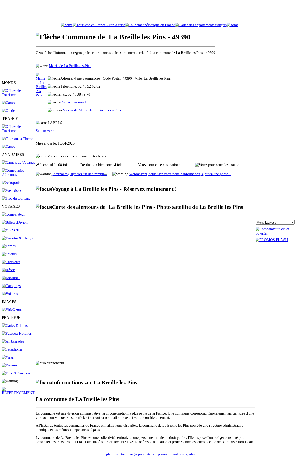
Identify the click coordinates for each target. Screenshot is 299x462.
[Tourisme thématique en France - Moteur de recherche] (150, 25)
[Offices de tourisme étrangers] (201, 25)
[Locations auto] (10, 294)
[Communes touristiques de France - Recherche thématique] (17, 139)
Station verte (45, 131)
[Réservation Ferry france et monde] (9, 246)
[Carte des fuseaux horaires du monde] (17, 333)
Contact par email (73, 102)
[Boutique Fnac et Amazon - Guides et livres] (16, 373)
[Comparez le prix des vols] (276, 233)
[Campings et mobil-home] (11, 286)
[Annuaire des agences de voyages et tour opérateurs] (11, 190)
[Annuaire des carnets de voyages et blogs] (18, 162)
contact (121, 454)
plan (109, 454)
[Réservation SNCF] (10, 230)
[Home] (67, 25)
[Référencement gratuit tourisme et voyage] (18, 393)
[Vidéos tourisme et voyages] (12, 310)
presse (162, 454)
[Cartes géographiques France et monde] (15, 325)
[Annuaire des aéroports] (11, 183)
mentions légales (183, 454)
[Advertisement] (149, 12)
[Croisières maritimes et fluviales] (11, 262)
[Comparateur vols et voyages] (13, 214)
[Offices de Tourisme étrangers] (18, 95)
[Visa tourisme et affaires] (8, 357)
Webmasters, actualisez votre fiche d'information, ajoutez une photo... (180, 174)
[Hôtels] (8, 270)
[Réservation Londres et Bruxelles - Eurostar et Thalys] (17, 238)
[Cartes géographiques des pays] (8, 103)
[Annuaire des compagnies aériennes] (18, 175)
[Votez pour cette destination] (217, 165)
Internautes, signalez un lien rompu (80, 174)
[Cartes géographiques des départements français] (8, 147)
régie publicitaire (142, 454)
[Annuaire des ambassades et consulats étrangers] (13, 341)
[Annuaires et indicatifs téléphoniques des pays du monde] (12, 349)
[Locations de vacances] (11, 278)
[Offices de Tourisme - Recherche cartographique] (99, 25)
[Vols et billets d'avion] (15, 222)
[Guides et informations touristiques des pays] (9, 111)
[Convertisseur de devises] (9, 365)
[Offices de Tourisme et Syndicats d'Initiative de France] (18, 131)
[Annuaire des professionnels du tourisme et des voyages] (16, 198)
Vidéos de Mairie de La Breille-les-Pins (92, 110)
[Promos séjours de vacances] (9, 254)
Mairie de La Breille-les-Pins (70, 66)
